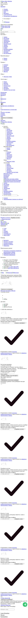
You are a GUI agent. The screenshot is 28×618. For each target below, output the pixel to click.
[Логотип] (6, 1)
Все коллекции (7, 53)
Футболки (6, 70)
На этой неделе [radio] (14, 375)
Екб (4, 6)
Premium (6, 46)
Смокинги (6, 39)
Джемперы (6, 68)
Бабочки (6, 83)
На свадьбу (6, 38)
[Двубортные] (12, 180)
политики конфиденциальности (9, 352)
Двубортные (7, 41)
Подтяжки (6, 88)
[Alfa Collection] (7, 287)
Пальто (5, 58)
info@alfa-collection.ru (13, 268)
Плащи (5, 59)
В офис (5, 47)
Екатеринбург (4, 616)
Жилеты (6, 71)
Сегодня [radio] (3, 375)
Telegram (3, 224)
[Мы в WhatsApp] (9, 272)
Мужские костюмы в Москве (8, 290)
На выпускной (7, 43)
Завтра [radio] (7, 375)
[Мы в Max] (2, 272)
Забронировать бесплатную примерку (9, 380)
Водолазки (6, 67)
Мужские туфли (8, 76)
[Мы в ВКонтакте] (15, 272)
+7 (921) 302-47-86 (5, 27)
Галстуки (6, 84)
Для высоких (7, 50)
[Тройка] (11, 179)
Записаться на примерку (6, 117)
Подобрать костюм (15, 217)
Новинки (6, 177)
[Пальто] (12, 181)
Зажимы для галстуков (9, 89)
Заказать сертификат (20, 323)
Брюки (5, 66)
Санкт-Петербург (5, 613)
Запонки (6, 87)
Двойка (5, 45)
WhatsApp (3, 223)
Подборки (6, 176)
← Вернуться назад (5, 219)
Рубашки (6, 64)
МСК (2, 6)
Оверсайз (6, 42)
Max (2, 221)
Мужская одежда (8, 173)
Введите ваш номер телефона (8, 321)
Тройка (5, 37)
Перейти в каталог (5, 217)
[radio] (1, 378)
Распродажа (7, 175)
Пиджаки (6, 52)
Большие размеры (8, 49)
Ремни (5, 81)
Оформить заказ (18, 519)
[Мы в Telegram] (5, 272)
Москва (2, 615)
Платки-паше (7, 85)
